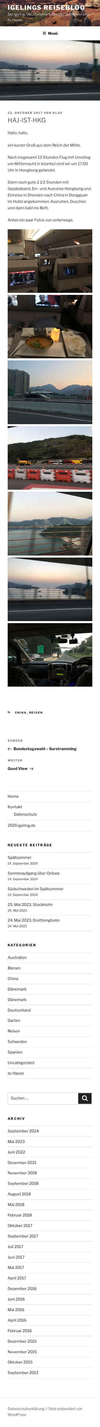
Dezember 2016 (22, 1288)
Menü (53, 33)
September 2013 (23, 1372)
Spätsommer (20, 857)
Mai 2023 (16, 1141)
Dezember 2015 (22, 1341)
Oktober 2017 (20, 1225)
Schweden (17, 1041)
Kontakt (15, 807)
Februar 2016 (20, 1331)
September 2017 (23, 1236)
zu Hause (16, 1073)
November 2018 (22, 1173)
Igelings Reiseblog (46, 7)
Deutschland (19, 1010)
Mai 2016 (16, 1309)
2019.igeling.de (21, 825)
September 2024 (23, 1131)
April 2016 (17, 1320)
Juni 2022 (16, 1152)
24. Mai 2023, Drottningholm (34, 920)
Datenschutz (25, 814)
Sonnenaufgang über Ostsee (34, 873)
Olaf (58, 113)
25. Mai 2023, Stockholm (30, 904)
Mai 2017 (16, 1267)
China (21, 712)
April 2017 (17, 1278)
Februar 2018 (20, 1215)
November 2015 (22, 1352)
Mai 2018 (16, 1204)
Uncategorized (21, 1062)
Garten (14, 1020)
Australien (17, 957)
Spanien (15, 1052)
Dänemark (17, 989)
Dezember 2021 (22, 1162)
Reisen (36, 712)
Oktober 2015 (20, 1362)
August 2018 (19, 1194)
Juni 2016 (16, 1299)
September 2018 (23, 1183)
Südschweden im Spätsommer (36, 889)
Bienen (14, 968)
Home (13, 796)
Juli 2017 (15, 1246)
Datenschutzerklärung (26, 1408)
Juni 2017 (16, 1257)
